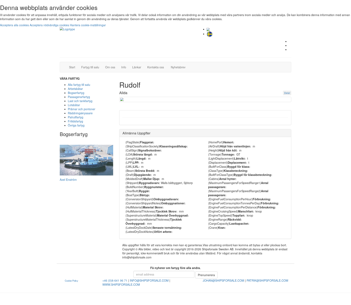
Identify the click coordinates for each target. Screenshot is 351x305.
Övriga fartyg (76, 125)
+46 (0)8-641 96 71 (114, 280)
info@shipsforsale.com (149, 280)
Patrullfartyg (75, 117)
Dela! (287, 93)
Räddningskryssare (80, 113)
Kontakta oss (157, 67)
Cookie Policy (71, 280)
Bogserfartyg (76, 93)
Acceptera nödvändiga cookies (50, 25)
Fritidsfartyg (75, 121)
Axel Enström (68, 180)
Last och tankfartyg (80, 101)
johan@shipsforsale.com (223, 280)
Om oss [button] (110, 67)
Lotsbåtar (74, 105)
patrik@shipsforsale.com (267, 280)
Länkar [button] (136, 67)
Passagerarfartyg (79, 97)
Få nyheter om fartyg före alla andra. (175, 268)
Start (73, 67)
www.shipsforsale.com (121, 284)
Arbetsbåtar (75, 89)
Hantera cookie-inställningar (88, 25)
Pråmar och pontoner (81, 109)
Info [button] (123, 67)
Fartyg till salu (91, 67)
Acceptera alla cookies (15, 25)
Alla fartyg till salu (79, 85)
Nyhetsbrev (179, 67)
